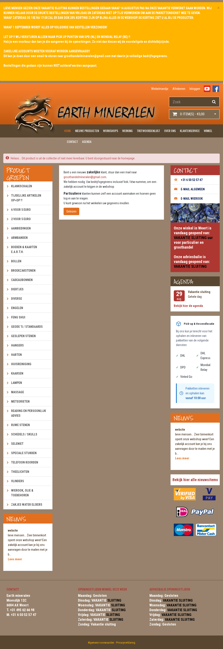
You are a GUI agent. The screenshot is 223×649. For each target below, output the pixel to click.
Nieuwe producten (87, 130)
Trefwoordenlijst (148, 130)
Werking (127, 130)
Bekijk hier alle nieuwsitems (195, 479)
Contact (72, 141)
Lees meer (15, 559)
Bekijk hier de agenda (188, 306)
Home (67, 130)
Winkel (208, 130)
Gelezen (71, 211)
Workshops (110, 130)
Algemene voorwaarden (101, 642)
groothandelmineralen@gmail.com (85, 177)
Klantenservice (190, 130)
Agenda (86, 141)
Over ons (170, 130)
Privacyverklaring (125, 642)
